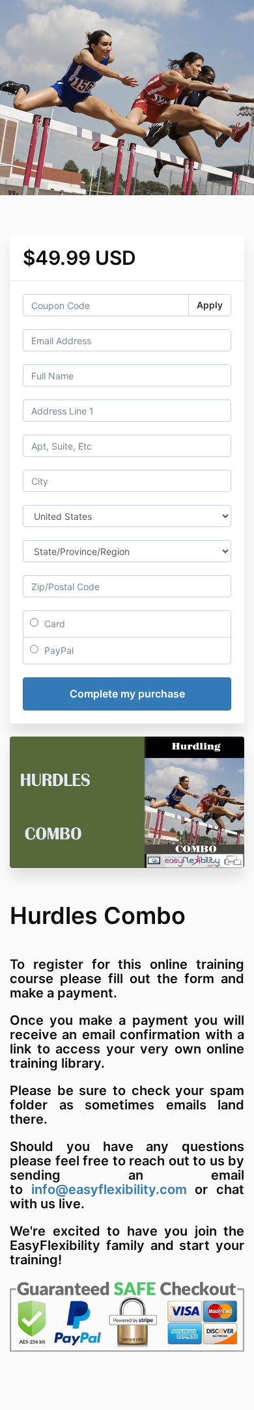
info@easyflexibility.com (109, 1189)
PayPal (58, 650)
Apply (210, 304)
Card (53, 623)
